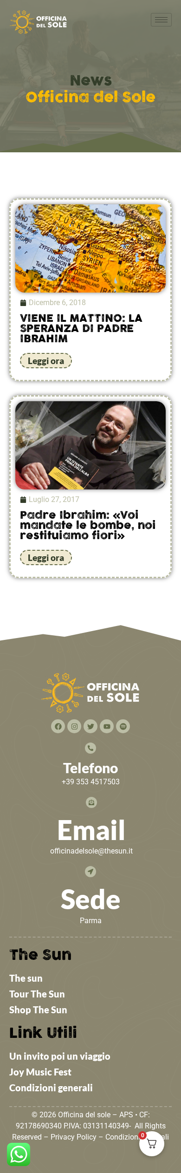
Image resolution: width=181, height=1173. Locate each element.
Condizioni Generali (137, 1137)
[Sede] (90, 871)
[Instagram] (74, 726)
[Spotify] (123, 726)
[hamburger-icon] (161, 19)
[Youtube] (107, 726)
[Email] (91, 802)
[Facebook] (58, 726)
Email (91, 830)
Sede (91, 899)
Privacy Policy (74, 1137)
